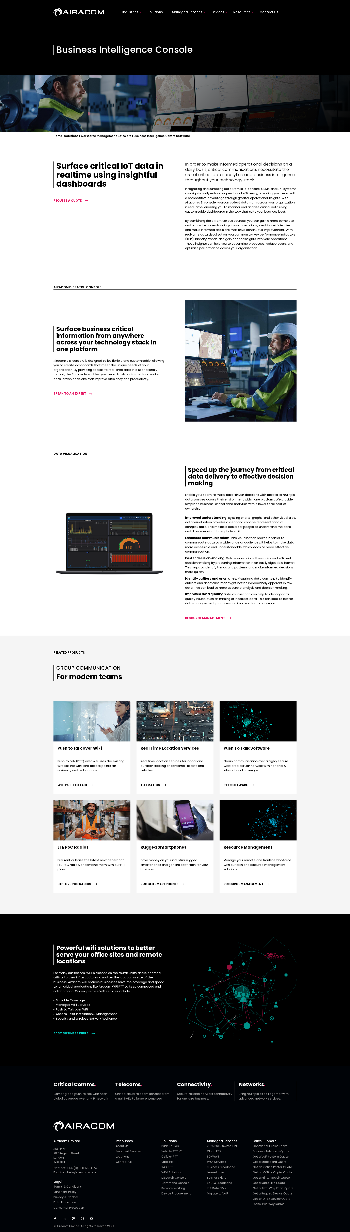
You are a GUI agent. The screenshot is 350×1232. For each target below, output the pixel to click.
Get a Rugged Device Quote (273, 1193)
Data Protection (64, 1202)
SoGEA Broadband (219, 1183)
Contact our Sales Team (270, 1146)
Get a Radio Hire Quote (269, 1183)
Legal (57, 1181)
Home (57, 136)
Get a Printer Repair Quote (271, 1178)
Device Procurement (176, 1193)
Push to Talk (170, 1146)
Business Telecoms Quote (271, 1151)
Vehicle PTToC (171, 1151)
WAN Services (216, 1162)
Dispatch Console (173, 1178)
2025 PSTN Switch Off (222, 1146)
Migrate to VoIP (217, 1193)
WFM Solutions (171, 1172)
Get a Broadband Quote (270, 1162)
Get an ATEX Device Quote (272, 1199)
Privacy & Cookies (66, 1197)
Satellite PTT (170, 1162)
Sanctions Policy (64, 1192)
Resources (124, 1141)
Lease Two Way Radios (269, 1204)
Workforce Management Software (105, 136)
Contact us (124, 1162)
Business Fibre (216, 1178)
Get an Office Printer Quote (272, 1167)
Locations (122, 1157)
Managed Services (129, 1151)
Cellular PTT (169, 1157)
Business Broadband (221, 1167)
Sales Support (264, 1141)
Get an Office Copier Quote (272, 1172)
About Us (122, 1146)
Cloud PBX (214, 1151)
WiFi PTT (167, 1167)
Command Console (175, 1183)
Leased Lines (216, 1172)
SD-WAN (213, 1157)
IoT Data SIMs (216, 1188)
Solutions (71, 136)
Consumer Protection (68, 1208)
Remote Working (173, 1188)
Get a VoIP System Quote (271, 1157)
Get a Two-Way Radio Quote (273, 1188)
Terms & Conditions (67, 1187)
